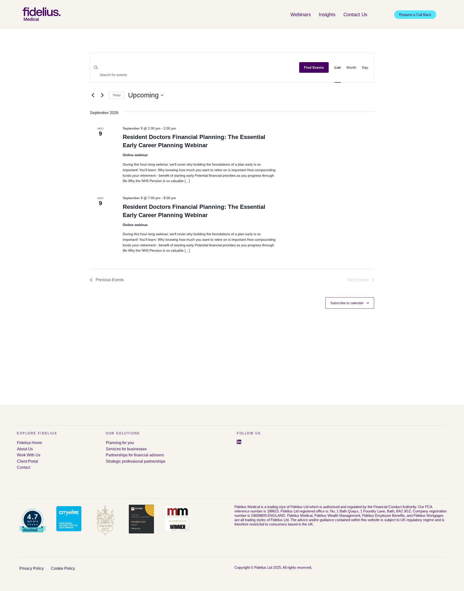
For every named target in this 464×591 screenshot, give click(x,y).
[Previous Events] (93, 95)
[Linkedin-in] (239, 442)
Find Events (314, 67)
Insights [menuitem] (327, 14)
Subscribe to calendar (347, 303)
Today (117, 95)
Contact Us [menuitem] (355, 14)
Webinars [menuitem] (300, 14)
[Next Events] (102, 95)
